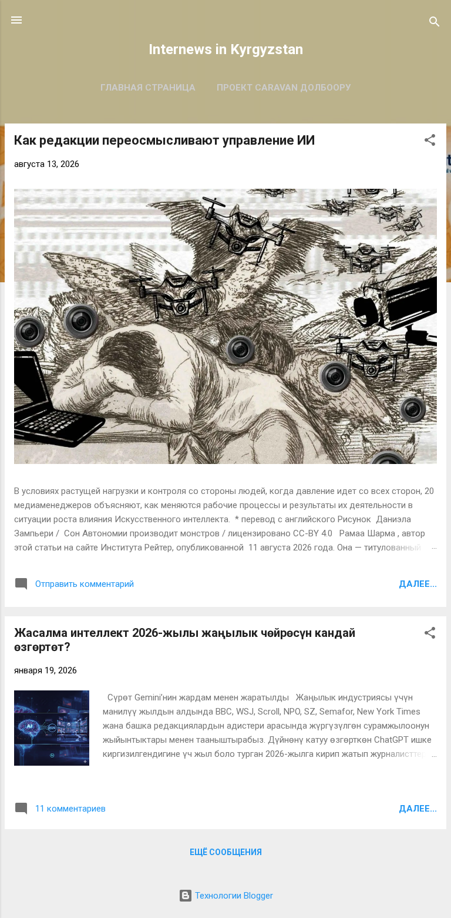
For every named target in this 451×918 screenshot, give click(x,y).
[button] (430, 142)
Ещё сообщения (226, 852)
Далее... (418, 584)
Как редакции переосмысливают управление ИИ (164, 140)
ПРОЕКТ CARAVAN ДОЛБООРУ (284, 87)
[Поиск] (435, 24)
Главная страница (148, 87)
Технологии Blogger (233, 895)
